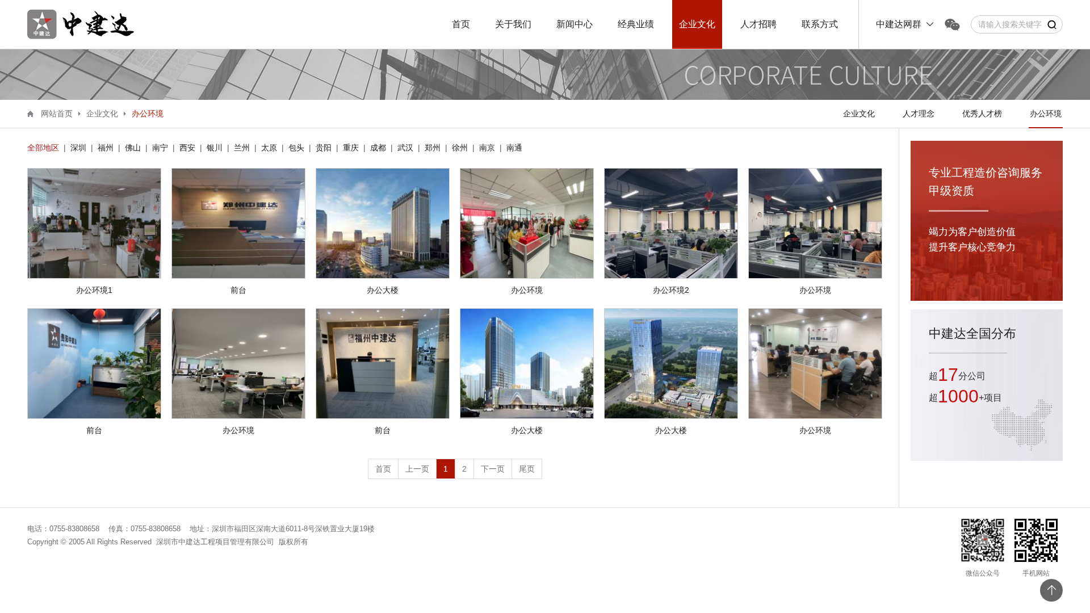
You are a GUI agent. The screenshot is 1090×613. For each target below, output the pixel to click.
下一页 (493, 468)
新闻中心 (574, 24)
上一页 (417, 468)
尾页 (527, 468)
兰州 (242, 147)
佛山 (133, 147)
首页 (461, 24)
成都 (378, 147)
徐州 (460, 147)
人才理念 (918, 113)
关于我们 (513, 24)
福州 (106, 147)
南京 (487, 147)
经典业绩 (636, 24)
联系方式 (820, 24)
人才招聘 (758, 24)
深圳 (78, 147)
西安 (187, 147)
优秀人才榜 (982, 113)
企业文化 (697, 24)
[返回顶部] (1051, 590)
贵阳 (324, 147)
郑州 (433, 147)
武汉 (405, 147)
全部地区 (43, 147)
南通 (514, 147)
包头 (296, 147)
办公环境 (1046, 113)
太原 (269, 147)
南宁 (160, 147)
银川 (215, 147)
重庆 (351, 147)
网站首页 (57, 113)
